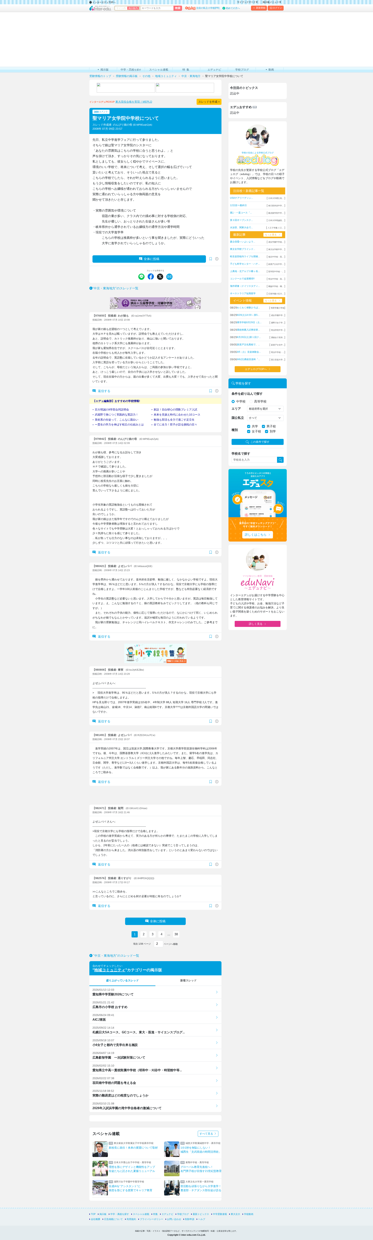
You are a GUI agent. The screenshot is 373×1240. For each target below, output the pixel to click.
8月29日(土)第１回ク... (249, 337)
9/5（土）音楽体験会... (249, 352)
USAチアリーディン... (241, 198)
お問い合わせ (174, 1219)
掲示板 (102, 1214)
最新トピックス (201, 1214)
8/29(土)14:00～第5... (248, 315)
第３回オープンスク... (241, 220)
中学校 (241, 401)
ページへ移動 (170, 944)
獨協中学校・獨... (276, 286)
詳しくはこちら (256, 534)
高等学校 (260, 401)
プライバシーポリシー (151, 1219)
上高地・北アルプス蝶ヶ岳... (245, 271)
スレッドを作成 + (209, 101)
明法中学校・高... (276, 279)
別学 (273, 431)
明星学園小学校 (277, 308)
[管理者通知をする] (216, 259)
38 (176, 934)
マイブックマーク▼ (247, 2)
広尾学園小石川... (276, 294)
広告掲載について (113, 1219)
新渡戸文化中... (277, 345)
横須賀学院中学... (276, 213)
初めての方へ (233, 8)
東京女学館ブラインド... (242, 249)
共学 (255, 426)
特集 (155, 1214)
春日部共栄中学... (276, 206)
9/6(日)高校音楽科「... (248, 359)
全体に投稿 (151, 259)
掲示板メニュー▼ (272, 2)
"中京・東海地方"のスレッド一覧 (115, 288)
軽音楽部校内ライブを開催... (245, 256)
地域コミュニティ (109, 970)
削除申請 (189, 1219)
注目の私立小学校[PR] (207, 8)
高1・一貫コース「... (241, 212)
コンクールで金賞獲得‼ (242, 278)
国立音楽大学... (277, 360)
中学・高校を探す (119, 1214)
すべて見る (207, 1133)
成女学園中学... (277, 315)
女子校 (256, 431)
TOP (93, 1214)
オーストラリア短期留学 (243, 293)
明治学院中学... (277, 330)
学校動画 (248, 1214)
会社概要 (95, 1219)
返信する (103, 391)
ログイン (277, 7)
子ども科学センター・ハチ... (245, 264)
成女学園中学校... (276, 242)
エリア (236, 408)
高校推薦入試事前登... (248, 329)
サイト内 (121, 8)
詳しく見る (255, 623)
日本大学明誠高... (276, 220)
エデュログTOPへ (256, 369)
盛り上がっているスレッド (122, 980)
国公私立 (238, 417)
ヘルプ (201, 1219)
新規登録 (260, 7)
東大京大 (235, 1214)
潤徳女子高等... (277, 337)
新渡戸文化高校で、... (248, 344)
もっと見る (271, 234)
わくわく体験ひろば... (248, 307)
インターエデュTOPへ (104, 2)
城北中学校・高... (276, 257)
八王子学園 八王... (276, 228)
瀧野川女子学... (277, 323)
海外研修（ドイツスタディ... (245, 286)
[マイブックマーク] (210, 391)
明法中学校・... (277, 352)
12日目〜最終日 (238, 205)
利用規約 (131, 1219)
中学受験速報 (220, 1214)
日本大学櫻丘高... (276, 198)
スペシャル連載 (141, 1214)
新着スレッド (188, 980)
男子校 (271, 426)
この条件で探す (259, 441)
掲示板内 (133, 8)
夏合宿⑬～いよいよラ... (242, 241)
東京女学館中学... (276, 249)
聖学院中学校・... (276, 271)
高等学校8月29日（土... (249, 322)
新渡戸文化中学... (276, 264)
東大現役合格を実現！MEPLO (133, 101)
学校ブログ (183, 1214)
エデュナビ (167, 1214)
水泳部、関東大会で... (241, 227)
